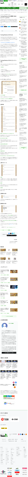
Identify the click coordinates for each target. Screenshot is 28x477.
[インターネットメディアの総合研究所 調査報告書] (9, 470)
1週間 (23, 19)
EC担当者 (20, 0)
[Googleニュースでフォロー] (24, 434)
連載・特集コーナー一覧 (6, 12)
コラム (24, 454)
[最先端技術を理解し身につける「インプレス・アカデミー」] (24, 474)
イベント (25, 453)
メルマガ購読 (9, 4)
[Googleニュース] (16, 385)
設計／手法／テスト (12, 453)
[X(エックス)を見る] (22, 434)
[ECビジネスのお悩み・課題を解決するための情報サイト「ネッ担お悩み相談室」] (9, 476)
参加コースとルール (11, 224)
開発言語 (2, 454)
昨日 (20, 19)
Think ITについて (19, 4)
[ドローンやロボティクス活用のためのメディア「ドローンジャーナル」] (17, 474)
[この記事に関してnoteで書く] (14, 233)
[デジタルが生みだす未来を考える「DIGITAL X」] (9, 474)
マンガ (21, 10)
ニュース (25, 448)
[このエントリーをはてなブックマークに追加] (12, 233)
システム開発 (7, 451)
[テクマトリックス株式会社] (4, 428)
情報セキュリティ (18, 453)
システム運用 (7, 459)
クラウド (18, 9)
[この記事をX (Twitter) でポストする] (10, 233)
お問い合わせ (16, 439)
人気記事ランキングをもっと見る (23, 59)
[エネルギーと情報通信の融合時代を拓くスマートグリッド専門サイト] (9, 472)
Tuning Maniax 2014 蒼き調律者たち (12, 12)
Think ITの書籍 (24, 10)
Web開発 (12, 454)
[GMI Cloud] (14, 419)
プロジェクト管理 (2, 459)
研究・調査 (26, 0)
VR (19, 10)
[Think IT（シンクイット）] (3, 436)
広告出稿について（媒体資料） (11, 439)
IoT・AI (22, 0)
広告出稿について (22, 4)
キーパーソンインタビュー (19, 450)
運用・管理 (12, 458)
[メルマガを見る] (19, 434)
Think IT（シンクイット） (3, 3)
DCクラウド (24, 0)
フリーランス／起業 (12, 462)
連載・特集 (1, 9)
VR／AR (1, 458)
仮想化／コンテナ (22, 9)
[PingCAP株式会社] (4, 419)
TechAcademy (25, 455)
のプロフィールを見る (9, 352)
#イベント (14, 227)
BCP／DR (12, 459)
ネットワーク (11, 9)
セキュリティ (7, 460)
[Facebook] (16, 382)
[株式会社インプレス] (3, 472)
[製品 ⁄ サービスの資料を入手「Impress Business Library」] (24, 472)
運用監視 (2, 460)
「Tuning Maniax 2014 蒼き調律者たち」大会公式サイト (7, 42)
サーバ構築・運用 (18, 454)
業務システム (18, 449)
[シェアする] (9, 233)
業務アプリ (2, 455)
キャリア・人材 (7, 462)
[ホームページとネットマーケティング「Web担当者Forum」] (24, 468)
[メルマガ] (14, 382)
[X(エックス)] (14, 385)
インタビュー (17, 10)
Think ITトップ (1, 12)
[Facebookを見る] (20, 434)
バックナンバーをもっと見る (9, 316)
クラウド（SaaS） (7, 455)
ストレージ (15, 9)
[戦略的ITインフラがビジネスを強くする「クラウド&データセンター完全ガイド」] (9, 468)
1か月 (26, 19)
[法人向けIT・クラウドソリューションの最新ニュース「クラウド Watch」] (17, 470)
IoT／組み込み (2, 451)
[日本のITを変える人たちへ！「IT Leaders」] (24, 470)
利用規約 (22, 439)
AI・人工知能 (2, 10)
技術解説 (25, 449)
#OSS (7, 227)
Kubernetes (5, 10)
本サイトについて (4, 439)
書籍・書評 (25, 450)
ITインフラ (5, 9)
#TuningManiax (11, 227)
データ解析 (12, 455)
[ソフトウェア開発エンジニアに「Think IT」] (17, 468)
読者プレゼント (15, 4)
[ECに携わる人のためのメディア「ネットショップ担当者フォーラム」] (17, 472)
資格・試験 (2, 462)
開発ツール (7, 454)
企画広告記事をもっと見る (23, 148)
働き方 (11, 460)
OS (11, 451)
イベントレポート (12, 10)
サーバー (8, 9)
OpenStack (9, 10)
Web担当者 (18, 0)
